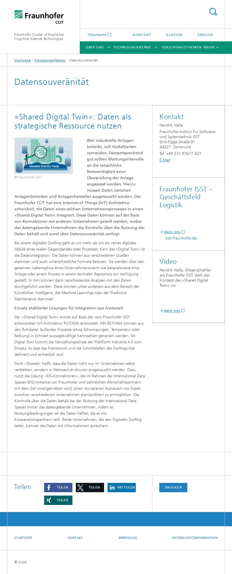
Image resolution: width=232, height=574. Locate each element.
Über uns (95, 47)
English (205, 35)
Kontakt (142, 35)
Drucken (173, 487)
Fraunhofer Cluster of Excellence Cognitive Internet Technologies (39, 37)
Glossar (174, 35)
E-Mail (165, 160)
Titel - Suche (213, 11)
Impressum (128, 538)
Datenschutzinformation (195, 538)
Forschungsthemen (181, 47)
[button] (58, 487)
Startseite (99, 35)
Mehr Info (172, 232)
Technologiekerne (132, 47)
